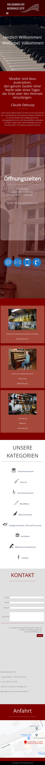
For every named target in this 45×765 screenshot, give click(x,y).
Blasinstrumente (25, 514)
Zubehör (25, 558)
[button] (22, 319)
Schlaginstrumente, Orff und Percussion (25, 525)
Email (7, 602)
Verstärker (25, 536)
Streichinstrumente (25, 493)
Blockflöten (24, 504)
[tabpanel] (29, 8)
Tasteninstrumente (26, 471)
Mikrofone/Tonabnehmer (25, 547)
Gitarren (23, 482)
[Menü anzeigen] (7, 13)
